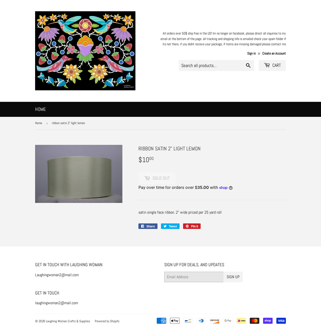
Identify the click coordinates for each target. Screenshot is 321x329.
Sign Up (233, 276)
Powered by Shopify (107, 321)
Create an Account (274, 53)
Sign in (251, 53)
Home (40, 109)
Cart (276, 65)
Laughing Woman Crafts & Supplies (68, 321)
